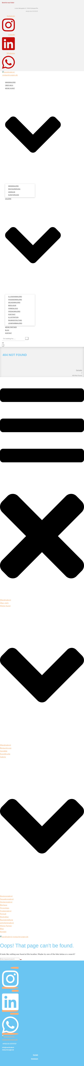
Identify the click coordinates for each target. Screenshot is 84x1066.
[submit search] (26, 338)
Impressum (34, 1059)
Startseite (79, 370)
